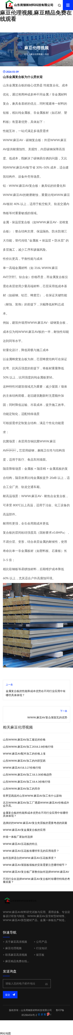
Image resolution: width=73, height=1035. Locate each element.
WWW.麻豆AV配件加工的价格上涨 (24, 753)
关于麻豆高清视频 (16, 942)
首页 (26, 54)
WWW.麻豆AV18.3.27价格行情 (22, 767)
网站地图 (5, 1033)
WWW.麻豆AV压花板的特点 (20, 844)
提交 (8, 995)
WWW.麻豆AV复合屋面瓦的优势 (47, 717)
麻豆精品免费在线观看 (18, 961)
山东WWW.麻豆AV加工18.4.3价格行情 (26, 781)
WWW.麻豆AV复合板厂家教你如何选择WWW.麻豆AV (36, 872)
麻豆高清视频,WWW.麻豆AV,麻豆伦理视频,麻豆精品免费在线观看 (36, 13)
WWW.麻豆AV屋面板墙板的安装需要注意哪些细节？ (35, 865)
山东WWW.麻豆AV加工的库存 (21, 788)
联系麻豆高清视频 (16, 955)
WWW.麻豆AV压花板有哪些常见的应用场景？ (31, 851)
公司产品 (41, 942)
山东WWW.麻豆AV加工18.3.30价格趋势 (27, 774)
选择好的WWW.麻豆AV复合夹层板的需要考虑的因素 (35, 823)
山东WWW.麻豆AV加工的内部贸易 (24, 760)
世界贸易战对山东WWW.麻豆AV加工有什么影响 (32, 795)
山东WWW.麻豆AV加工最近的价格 (24, 739)
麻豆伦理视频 (36, 54)
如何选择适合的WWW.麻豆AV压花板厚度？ (29, 858)
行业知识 (41, 948)
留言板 (40, 955)
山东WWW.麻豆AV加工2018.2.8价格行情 (28, 746)
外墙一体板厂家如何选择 (18, 837)
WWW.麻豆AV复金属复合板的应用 (24, 830)
